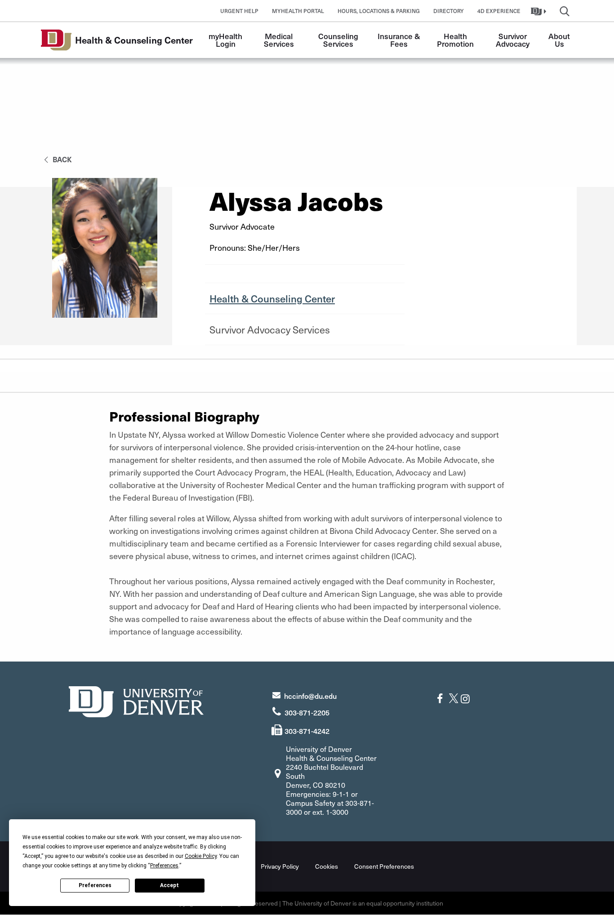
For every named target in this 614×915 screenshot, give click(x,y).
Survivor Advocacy (512, 40)
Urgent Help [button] (239, 10)
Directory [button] (448, 10)
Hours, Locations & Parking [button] (379, 10)
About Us (560, 40)
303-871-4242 (307, 731)
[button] (539, 11)
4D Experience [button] (499, 10)
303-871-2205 (307, 712)
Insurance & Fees (400, 40)
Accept (169, 885)
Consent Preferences (384, 866)
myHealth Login (226, 40)
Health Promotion (455, 40)
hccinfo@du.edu (310, 696)
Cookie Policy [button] (201, 856)
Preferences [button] (164, 865)
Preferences (95, 885)
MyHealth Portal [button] (298, 10)
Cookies (326, 866)
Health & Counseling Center (272, 298)
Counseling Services (339, 40)
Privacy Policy (280, 866)
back (61, 159)
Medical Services (279, 40)
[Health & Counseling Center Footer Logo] (136, 700)
